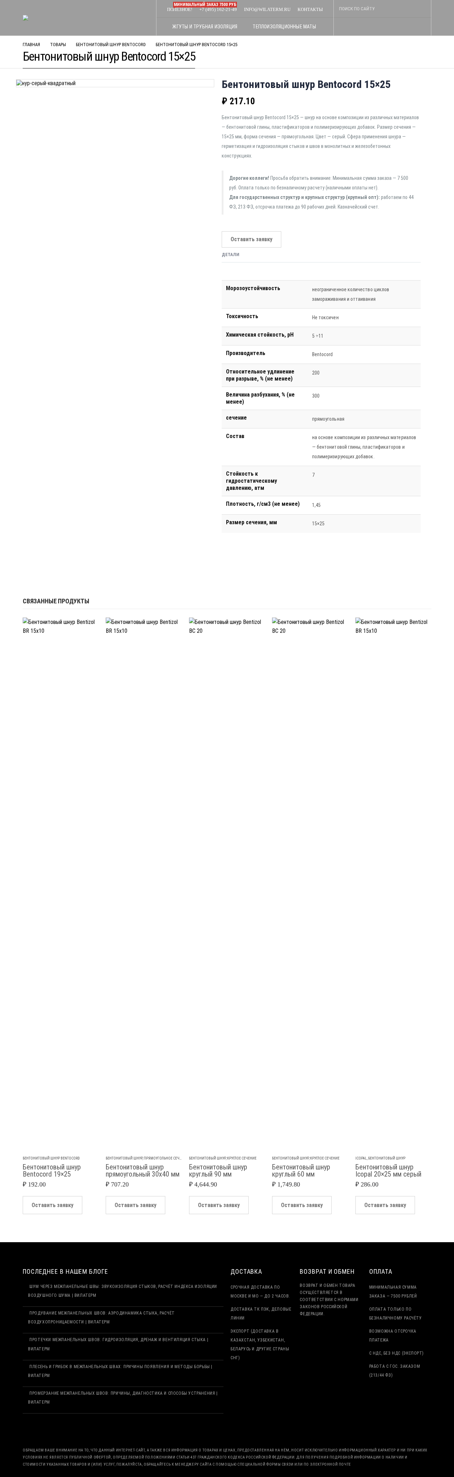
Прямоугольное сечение (166, 1158)
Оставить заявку (251, 239)
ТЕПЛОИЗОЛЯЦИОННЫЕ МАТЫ (284, 26)
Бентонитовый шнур (124, 1158)
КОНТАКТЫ (310, 9)
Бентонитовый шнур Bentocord (51, 1158)
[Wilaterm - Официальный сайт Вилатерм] (35, 18)
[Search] (419, 9)
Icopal (361, 1158)
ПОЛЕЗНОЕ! (179, 9)
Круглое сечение (241, 1158)
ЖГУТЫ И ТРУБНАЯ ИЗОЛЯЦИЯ (204, 26)
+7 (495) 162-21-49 (216, 8)
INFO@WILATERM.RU (267, 9)
